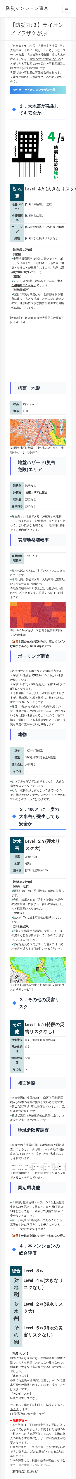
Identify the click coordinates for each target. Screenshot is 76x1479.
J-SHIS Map (20, 630)
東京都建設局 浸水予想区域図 (32, 985)
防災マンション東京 (27, 8)
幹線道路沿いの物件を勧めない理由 (43, 1235)
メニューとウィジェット (66, 9)
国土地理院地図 (24, 447)
